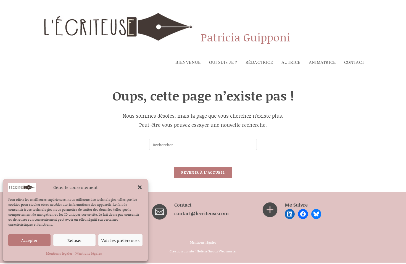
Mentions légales (59, 253)
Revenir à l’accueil (203, 172)
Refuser (74, 240)
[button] (140, 187)
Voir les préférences (120, 240)
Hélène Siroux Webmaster (217, 251)
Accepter (29, 240)
